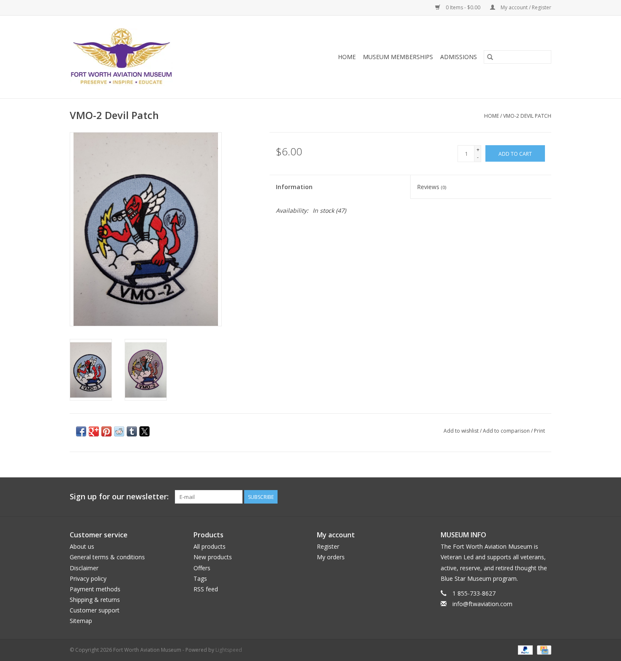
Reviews (431, 187)
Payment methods (95, 589)
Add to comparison (507, 430)
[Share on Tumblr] (132, 431)
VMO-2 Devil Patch (527, 115)
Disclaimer (84, 568)
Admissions (458, 57)
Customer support (95, 610)
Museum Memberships (398, 57)
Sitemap (81, 621)
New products (212, 557)
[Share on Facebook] (81, 431)
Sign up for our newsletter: (119, 496)
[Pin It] (106, 431)
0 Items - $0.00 (463, 7)
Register (328, 546)
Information (294, 187)
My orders (331, 557)
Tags (200, 578)
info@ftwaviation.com (482, 604)
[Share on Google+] (94, 431)
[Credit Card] (542, 649)
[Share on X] (144, 431)
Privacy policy (88, 578)
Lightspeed (228, 649)
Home (347, 57)
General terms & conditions (107, 557)
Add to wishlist (462, 430)
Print (539, 430)
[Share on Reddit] (119, 431)
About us (82, 546)
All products (209, 546)
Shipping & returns (95, 600)
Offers (201, 568)
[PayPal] (524, 649)
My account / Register (525, 7)
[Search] (490, 57)
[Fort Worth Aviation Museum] (148, 57)
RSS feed (205, 589)
